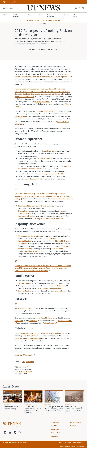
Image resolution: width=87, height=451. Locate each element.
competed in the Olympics (24, 96)
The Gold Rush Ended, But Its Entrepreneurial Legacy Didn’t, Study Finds (73, 410)
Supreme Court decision (46, 111)
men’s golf (18, 338)
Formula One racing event (34, 251)
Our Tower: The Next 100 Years (51, 20)
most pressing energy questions (49, 288)
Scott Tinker (59, 285)
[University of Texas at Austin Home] (12, 2)
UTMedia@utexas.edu (25, 372)
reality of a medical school (60, 198)
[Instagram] (79, 8)
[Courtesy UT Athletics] (24, 355)
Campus (30, 15)
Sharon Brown (24, 211)
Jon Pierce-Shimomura (27, 205)
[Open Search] (83, 14)
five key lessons (24, 283)
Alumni (37, 20)
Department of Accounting (51, 333)
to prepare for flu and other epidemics (49, 218)
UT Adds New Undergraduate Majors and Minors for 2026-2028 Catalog (32, 410)
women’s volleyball (33, 338)
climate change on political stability (50, 173)
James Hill (33, 320)
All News (75, 16)
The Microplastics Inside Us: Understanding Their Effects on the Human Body (54, 410)
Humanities (30, 361)
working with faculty (35, 178)
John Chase (19, 320)
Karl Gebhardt (24, 241)
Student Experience (50, 16)
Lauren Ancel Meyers (26, 216)
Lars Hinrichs (57, 248)
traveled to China (43, 158)
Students (30, 20)
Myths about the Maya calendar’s (30, 236)
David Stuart (51, 238)
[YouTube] (76, 8)
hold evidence (60, 290)
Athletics (65, 15)
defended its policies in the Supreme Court (56, 76)
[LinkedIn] (83, 8)
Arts (23, 361)
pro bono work (49, 151)
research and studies (42, 101)
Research (7, 15)
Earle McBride (24, 290)
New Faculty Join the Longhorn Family (11, 408)
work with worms (45, 205)
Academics (40, 15)
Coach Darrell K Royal (43, 317)
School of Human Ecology (27, 333)
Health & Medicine (16, 16)
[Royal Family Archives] (24, 308)
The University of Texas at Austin (17, 442)
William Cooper (49, 323)
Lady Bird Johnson (30, 335)
